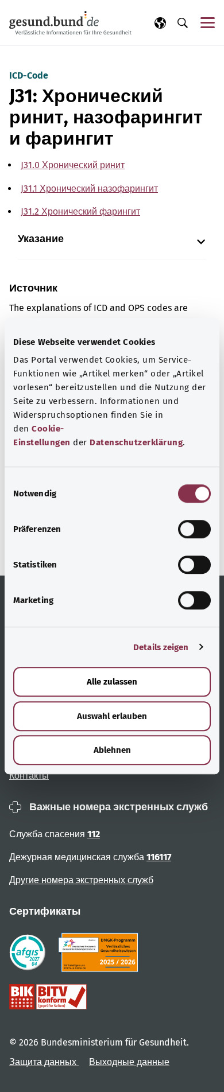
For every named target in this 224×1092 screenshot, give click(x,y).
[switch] (194, 529)
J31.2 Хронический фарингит (80, 211)
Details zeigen (160, 647)
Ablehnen (112, 750)
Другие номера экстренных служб (81, 880)
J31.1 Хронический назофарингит (89, 188)
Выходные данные (129, 1061)
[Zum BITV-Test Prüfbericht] (48, 996)
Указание (41, 239)
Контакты (29, 775)
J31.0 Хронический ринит (73, 165)
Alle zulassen (112, 682)
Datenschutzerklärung (136, 442)
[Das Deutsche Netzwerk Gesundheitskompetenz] (100, 952)
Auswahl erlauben (112, 716)
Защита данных (44, 1061)
